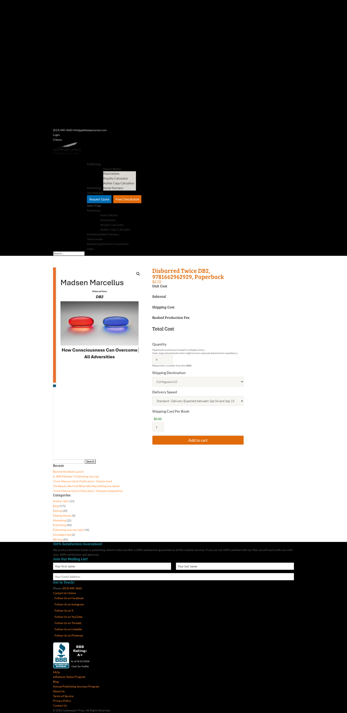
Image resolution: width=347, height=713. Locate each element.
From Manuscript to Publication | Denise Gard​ (82, 481)
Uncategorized (62, 534)
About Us (59, 691)
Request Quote (99, 199)
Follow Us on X (64, 610)
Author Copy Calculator (118, 183)
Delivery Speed (164, 392)
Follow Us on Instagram (69, 604)
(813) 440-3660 (72, 588)
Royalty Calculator (115, 178)
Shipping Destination (169, 372)
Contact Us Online (64, 593)
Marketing (93, 234)
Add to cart (198, 440)
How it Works (109, 215)
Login (56, 135)
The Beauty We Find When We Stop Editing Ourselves (86, 486)
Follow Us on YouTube (68, 616)
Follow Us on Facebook (69, 598)
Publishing (94, 164)
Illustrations (111, 173)
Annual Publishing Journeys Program (76, 686)
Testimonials (95, 239)
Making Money (62, 515)
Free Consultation (127, 199)
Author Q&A (61, 501)
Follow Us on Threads (68, 623)
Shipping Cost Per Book (170, 411)
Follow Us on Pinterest (69, 635)
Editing (57, 510)
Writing (58, 539)
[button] (138, 273)
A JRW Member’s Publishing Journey (76, 476)
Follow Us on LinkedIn (68, 629)
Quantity (159, 344)
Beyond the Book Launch (68, 471)
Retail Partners (113, 188)
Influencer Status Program (69, 676)
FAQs (56, 672)
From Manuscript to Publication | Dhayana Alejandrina (88, 491)
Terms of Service (63, 696)
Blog (56, 506)
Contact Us (60, 705)
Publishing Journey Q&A (68, 529)
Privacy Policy (62, 700)
